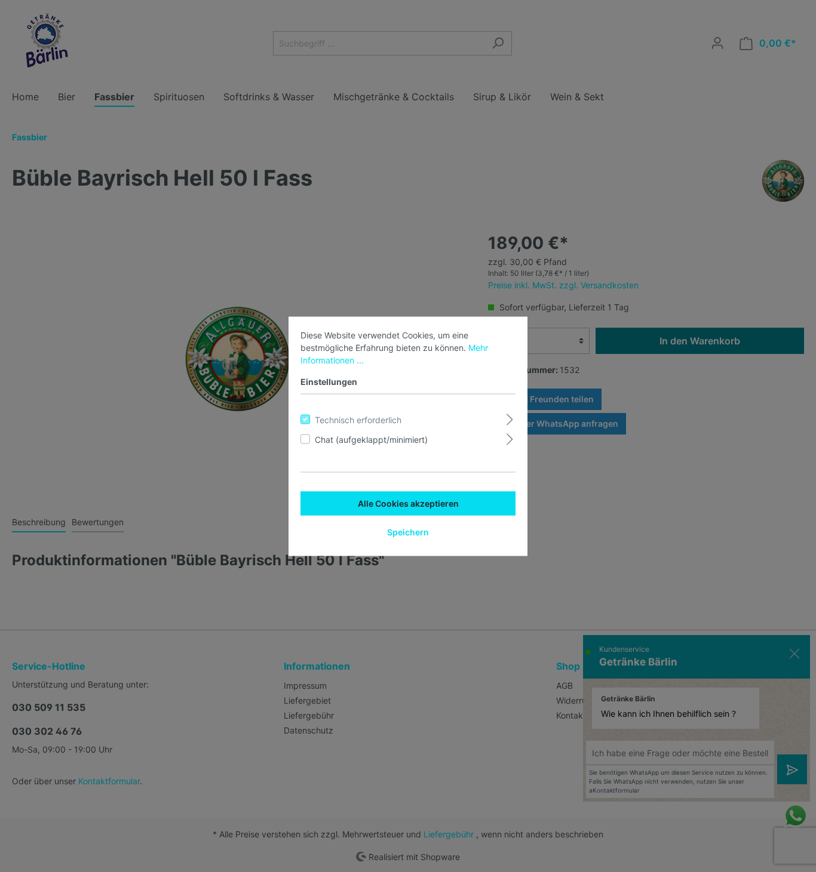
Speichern (408, 531)
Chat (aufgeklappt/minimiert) (371, 439)
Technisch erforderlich (358, 419)
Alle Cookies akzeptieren (408, 503)
